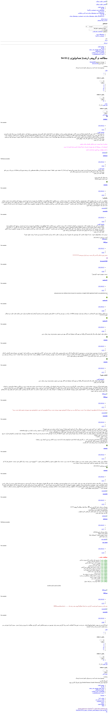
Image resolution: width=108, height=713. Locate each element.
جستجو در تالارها (91, 10)
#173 (103, 426)
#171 (103, 372)
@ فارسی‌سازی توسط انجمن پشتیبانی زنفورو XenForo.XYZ (91, 710)
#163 (103, 195)
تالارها (102, 8)
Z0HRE (105, 119)
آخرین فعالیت (81, 13)
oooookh (105, 211)
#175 (103, 480)
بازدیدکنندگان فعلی (99, 16)
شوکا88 (105, 242)
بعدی (106, 103)
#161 (103, 129)
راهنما (102, 702)
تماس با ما (101, 698)
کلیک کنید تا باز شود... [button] (98, 140)
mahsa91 (105, 280)
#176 (103, 504)
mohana (105, 155)
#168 (103, 310)
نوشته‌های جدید (100, 10)
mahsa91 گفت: (100, 379)
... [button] (103, 74)
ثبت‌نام (105, 43)
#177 (103, 529)
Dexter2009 (93, 62)
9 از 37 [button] (100, 105)
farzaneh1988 (103, 261)
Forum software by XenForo (92, 708)
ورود (106, 40)
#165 (103, 252)
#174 (103, 458)
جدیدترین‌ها (101, 11)
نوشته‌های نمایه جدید (90, 13)
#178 (103, 552)
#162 (103, 166)
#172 (103, 407)
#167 (103, 290)
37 (103, 101)
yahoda (105, 185)
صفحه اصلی (101, 7)
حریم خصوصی (100, 701)
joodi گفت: (101, 168)
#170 (103, 350)
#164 (103, 221)
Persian (102, 695)
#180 (103, 622)
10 (103, 88)
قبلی (106, 70)
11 (103, 90)
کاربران (102, 14)
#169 (103, 331)
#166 (103, 271)
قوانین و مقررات (100, 699)
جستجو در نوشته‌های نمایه (76, 16)
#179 (103, 603)
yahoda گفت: (100, 132)
